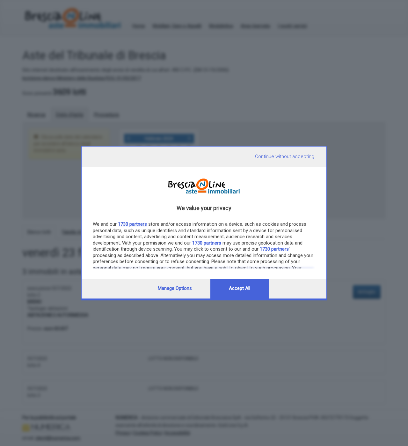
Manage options (175, 288)
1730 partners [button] (132, 224)
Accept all (239, 288)
